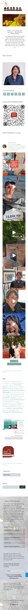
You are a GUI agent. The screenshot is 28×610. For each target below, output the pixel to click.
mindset (17, 398)
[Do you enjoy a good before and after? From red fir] (14, 255)
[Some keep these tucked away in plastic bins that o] (14, 278)
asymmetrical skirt (11, 381)
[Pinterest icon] (15, 604)
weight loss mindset (14, 408)
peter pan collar (13, 403)
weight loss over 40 (6, 410)
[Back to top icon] (14, 597)
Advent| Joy (8, 542)
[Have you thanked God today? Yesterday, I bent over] (14, 301)
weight (19, 406)
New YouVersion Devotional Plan (13, 530)
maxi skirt (22, 396)
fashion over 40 (9, 390)
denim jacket (17, 383)
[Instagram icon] (17, 604)
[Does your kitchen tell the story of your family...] (14, 163)
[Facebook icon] (10, 604)
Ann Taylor (5, 381)
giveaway (8, 394)
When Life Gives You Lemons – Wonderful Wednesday (14, 32)
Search (5, 483)
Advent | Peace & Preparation (12, 546)
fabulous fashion (7, 388)
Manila (18, 396)
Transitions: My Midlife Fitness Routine (13, 538)
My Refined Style (18, 400)
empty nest (11, 385)
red (22, 404)
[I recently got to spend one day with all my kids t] (14, 324)
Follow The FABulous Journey (12, 133)
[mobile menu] (2, 3)
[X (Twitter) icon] (12, 604)
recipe (19, 405)
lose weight (21, 394)
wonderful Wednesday (12, 412)
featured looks (13, 392)
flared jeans (18, 392)
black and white (19, 381)
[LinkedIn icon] (14, 604)
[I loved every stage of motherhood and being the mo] (14, 347)
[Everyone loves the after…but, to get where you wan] (14, 209)
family (13, 388)
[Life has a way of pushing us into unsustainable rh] (14, 232)
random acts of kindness (9, 405)
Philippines (20, 403)
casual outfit (6, 383)
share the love (10, 406)
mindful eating (9, 398)
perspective (6, 403)
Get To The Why (9, 533)
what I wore (15, 410)
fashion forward (19, 388)
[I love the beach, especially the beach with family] (14, 186)
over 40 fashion (16, 401)
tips (16, 406)
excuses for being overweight (15, 387)
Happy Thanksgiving (14, 394)
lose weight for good (9, 396)
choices (10, 383)
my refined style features (8, 401)
